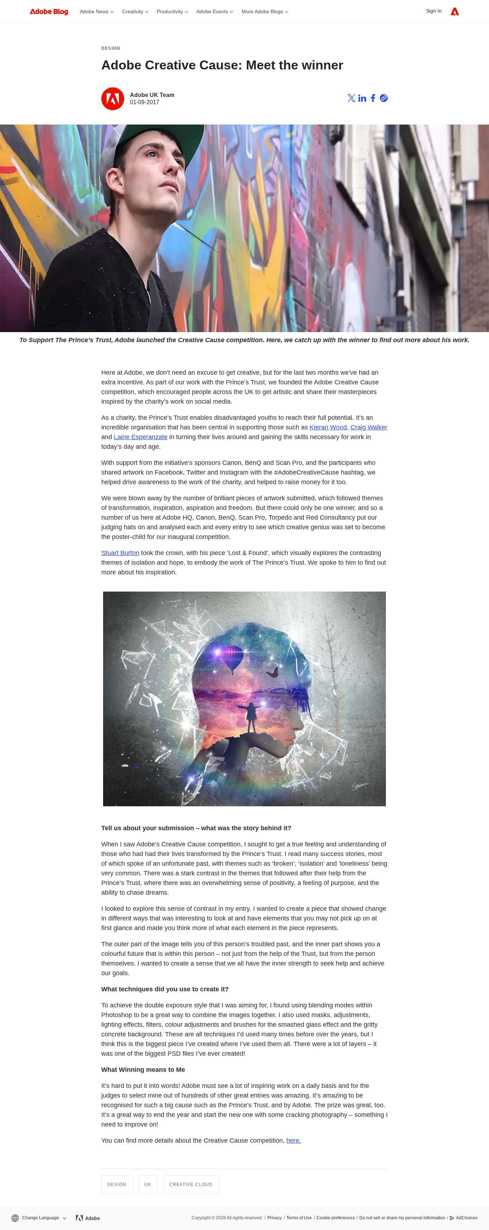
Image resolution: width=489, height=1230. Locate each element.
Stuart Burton (120, 552)
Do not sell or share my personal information (402, 1217)
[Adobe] (454, 11)
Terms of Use (299, 1217)
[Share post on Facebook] (373, 99)
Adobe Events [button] (212, 11)
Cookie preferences (335, 1217)
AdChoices (467, 1217)
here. (293, 1140)
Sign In (434, 11)
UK (147, 1184)
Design (110, 48)
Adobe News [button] (94, 11)
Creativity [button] (132, 11)
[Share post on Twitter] (351, 99)
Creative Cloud (191, 1184)
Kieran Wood (328, 427)
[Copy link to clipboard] (384, 99)
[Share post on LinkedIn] (362, 99)
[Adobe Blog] (53, 11)
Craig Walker (368, 427)
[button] (38, 1218)
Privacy (274, 1217)
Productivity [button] (170, 11)
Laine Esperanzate (141, 437)
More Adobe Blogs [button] (262, 11)
